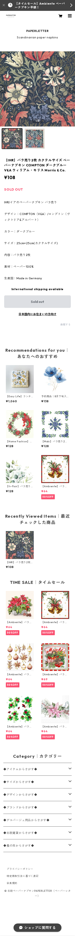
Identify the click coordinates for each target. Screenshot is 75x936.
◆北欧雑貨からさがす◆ (20, 833)
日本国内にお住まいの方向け (37, 314)
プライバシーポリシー (20, 868)
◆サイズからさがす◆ (18, 782)
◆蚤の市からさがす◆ (18, 845)
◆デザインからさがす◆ (20, 795)
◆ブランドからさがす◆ (20, 807)
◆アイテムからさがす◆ (20, 769)
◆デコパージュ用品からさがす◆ (26, 820)
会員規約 (12, 883)
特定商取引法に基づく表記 (23, 876)
